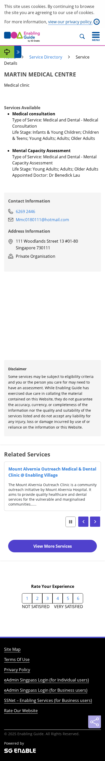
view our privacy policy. (70, 22)
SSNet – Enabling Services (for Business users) (48, 700)
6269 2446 (25, 211)
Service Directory (45, 57)
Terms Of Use (17, 659)
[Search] (84, 36)
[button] (83, 522)
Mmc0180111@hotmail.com (42, 219)
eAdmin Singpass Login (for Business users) (45, 690)
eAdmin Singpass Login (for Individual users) (46, 680)
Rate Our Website (21, 710)
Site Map (12, 649)
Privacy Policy (17, 670)
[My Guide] (7, 52)
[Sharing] (94, 721)
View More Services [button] (52, 546)
